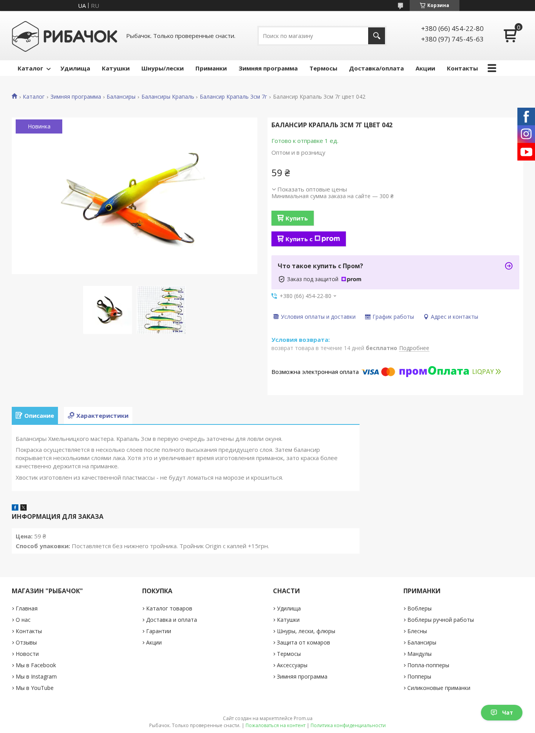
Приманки (211, 68)
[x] (23, 508)
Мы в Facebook (36, 665)
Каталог (30, 68)
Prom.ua (303, 718)
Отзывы (26, 642)
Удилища (75, 68)
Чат (507, 712)
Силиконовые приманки (438, 687)
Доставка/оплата (376, 68)
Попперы (419, 676)
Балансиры (121, 96)
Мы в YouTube (35, 687)
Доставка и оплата (171, 619)
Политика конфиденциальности (348, 725)
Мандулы (419, 653)
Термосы (323, 68)
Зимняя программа (268, 68)
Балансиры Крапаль (167, 96)
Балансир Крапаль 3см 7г (233, 96)
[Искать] (376, 35)
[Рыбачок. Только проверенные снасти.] (64, 35)
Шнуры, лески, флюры (306, 631)
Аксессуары (292, 665)
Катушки (116, 68)
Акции (425, 68)
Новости (27, 653)
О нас (23, 619)
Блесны (417, 631)
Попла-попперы (428, 665)
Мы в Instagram (36, 676)
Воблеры (419, 608)
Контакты (462, 68)
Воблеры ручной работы (440, 619)
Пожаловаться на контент (275, 725)
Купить (297, 218)
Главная (27, 608)
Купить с (299, 239)
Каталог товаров (169, 608)
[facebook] (15, 508)
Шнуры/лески (162, 68)
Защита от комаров (303, 642)
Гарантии (158, 631)
